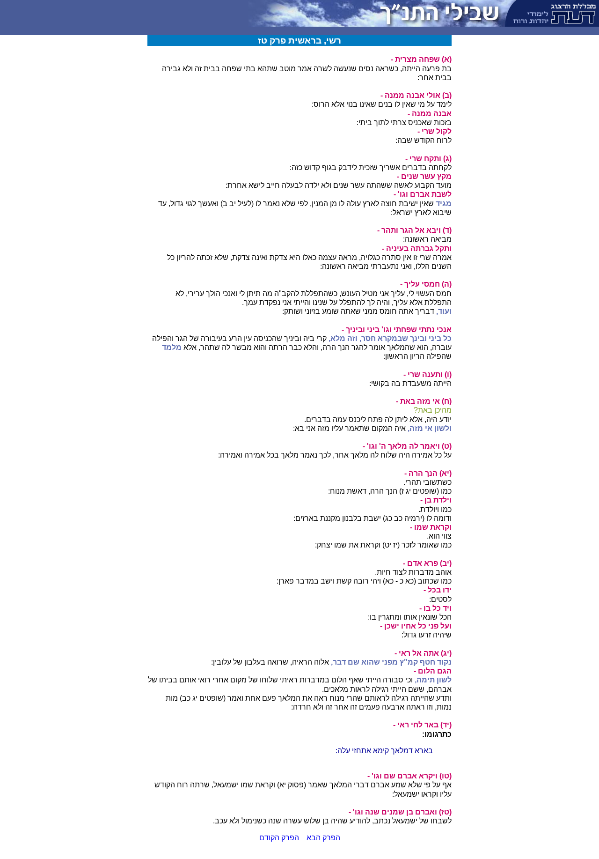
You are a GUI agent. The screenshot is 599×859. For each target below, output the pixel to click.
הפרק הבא (323, 838)
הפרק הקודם (279, 838)
